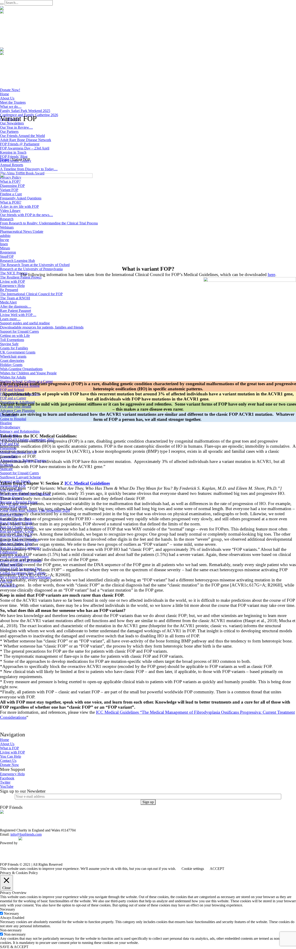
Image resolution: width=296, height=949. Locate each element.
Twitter (5, 782)
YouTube (6, 786)
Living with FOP (12, 752)
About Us (7, 744)
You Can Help (10, 756)
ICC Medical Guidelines (87, 483)
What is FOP (9, 748)
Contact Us (8, 761)
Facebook (7, 778)
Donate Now (9, 765)
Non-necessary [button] (11, 930)
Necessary (11, 913)
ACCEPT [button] (217, 869)
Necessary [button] (7, 909)
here (271, 274)
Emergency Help (12, 774)
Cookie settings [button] (193, 869)
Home (4, 159)
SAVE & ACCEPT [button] (14, 947)
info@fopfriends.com (26, 834)
